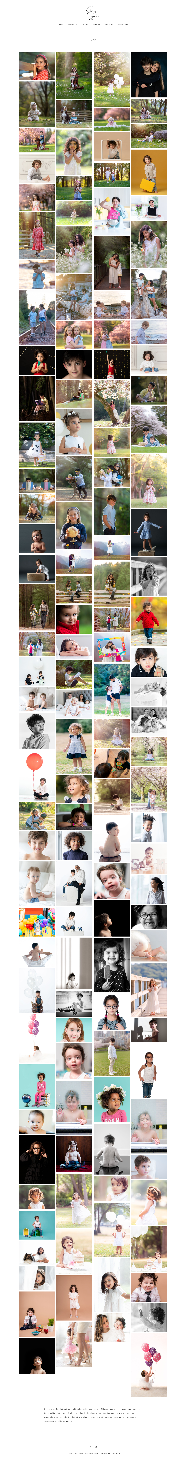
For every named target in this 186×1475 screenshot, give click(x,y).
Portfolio (72, 25)
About (85, 25)
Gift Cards (123, 25)
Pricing (96, 25)
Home (60, 25)
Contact (109, 25)
